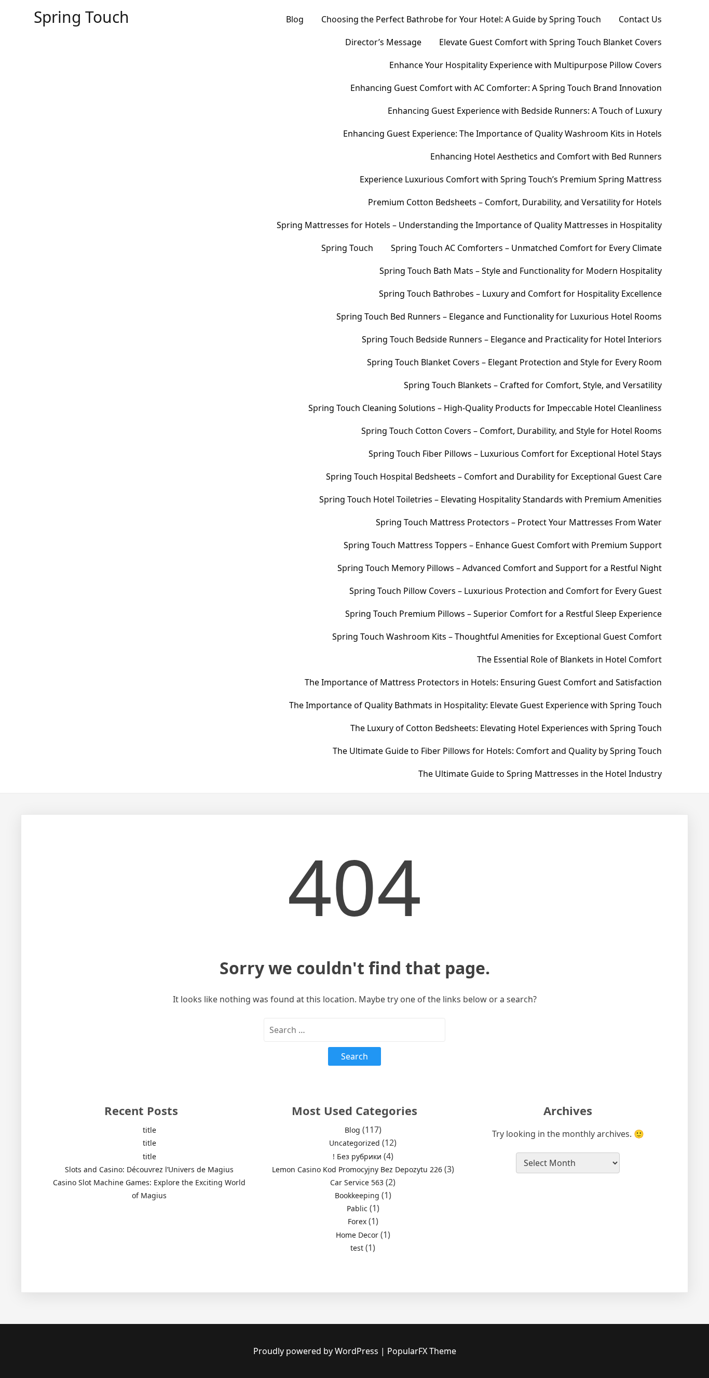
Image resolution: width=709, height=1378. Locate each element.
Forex (357, 1221)
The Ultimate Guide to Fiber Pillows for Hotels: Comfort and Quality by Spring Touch (497, 751)
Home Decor (357, 1235)
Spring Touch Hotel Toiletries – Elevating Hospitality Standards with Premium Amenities (490, 499)
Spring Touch (81, 17)
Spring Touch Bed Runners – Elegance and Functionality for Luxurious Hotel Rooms (499, 316)
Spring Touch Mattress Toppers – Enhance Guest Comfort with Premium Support (503, 545)
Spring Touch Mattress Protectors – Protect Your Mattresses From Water (519, 522)
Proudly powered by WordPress (316, 1351)
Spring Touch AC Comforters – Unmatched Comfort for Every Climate (526, 248)
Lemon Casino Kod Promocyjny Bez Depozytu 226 (357, 1169)
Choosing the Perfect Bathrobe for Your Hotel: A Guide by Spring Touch (461, 19)
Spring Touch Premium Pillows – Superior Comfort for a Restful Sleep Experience (503, 613)
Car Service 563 (357, 1182)
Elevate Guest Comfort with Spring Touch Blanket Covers (550, 42)
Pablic (357, 1208)
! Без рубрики (357, 1156)
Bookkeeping (357, 1195)
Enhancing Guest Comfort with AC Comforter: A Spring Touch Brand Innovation (506, 88)
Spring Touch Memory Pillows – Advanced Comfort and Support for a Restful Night (499, 568)
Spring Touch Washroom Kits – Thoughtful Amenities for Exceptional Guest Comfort (497, 636)
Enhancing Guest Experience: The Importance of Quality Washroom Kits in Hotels (502, 133)
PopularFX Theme (421, 1351)
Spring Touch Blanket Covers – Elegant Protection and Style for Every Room (514, 362)
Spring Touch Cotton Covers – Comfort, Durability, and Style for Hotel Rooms (511, 430)
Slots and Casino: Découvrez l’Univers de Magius (149, 1169)
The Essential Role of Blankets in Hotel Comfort (569, 659)
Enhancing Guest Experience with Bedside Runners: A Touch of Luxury (525, 110)
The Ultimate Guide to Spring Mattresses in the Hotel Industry (540, 773)
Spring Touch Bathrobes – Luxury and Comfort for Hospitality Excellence (520, 293)
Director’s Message (383, 42)
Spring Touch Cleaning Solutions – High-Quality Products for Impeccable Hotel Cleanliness (485, 408)
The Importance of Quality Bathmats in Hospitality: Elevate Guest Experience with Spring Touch (475, 705)
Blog (295, 19)
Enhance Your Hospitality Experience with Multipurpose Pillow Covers (525, 65)
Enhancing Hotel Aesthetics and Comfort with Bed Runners (546, 156)
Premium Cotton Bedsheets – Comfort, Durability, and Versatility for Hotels (515, 202)
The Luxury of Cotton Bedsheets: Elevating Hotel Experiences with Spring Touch (506, 728)
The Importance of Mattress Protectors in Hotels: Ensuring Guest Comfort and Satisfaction (483, 682)
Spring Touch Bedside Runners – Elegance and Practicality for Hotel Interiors (512, 339)
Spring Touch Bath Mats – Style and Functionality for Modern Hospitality (520, 270)
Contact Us (640, 19)
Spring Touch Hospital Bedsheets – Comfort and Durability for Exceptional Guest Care (494, 476)
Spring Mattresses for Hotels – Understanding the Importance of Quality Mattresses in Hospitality (469, 225)
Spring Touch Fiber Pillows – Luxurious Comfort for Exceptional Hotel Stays (515, 453)
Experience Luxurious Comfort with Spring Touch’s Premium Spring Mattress (511, 179)
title (149, 1130)
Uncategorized (354, 1143)
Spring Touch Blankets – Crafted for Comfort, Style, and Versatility (533, 385)
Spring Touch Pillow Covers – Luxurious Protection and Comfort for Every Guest (505, 591)
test (356, 1248)
